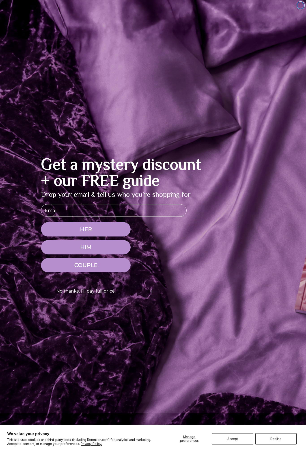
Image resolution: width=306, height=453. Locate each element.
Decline (276, 439)
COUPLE (85, 265)
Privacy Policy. (91, 444)
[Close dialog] (300, 5)
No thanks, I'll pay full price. (86, 291)
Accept (232, 439)
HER (86, 229)
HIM (85, 247)
